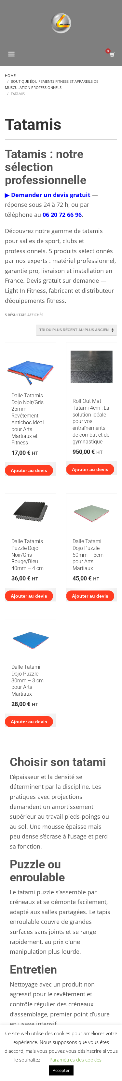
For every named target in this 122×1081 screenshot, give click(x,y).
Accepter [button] (61, 1070)
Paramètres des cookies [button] (75, 1059)
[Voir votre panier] (111, 54)
